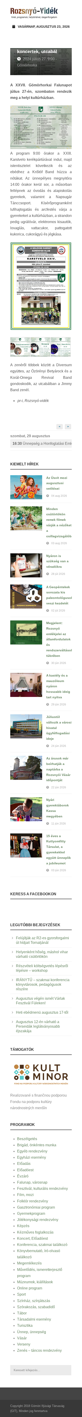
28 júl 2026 (58, 574)
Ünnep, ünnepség (31, 1332)
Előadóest (25, 1170)
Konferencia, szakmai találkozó (42, 1245)
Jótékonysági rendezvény (37, 1220)
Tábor (22, 1313)
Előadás (24, 1164)
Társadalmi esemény (34, 1319)
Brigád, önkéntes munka (36, 1145)
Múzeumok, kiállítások (35, 1282)
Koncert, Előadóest (32, 1238)
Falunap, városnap (32, 1182)
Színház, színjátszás (33, 1301)
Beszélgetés (27, 1139)
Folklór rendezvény (32, 1201)
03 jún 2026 (58, 870)
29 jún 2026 (58, 704)
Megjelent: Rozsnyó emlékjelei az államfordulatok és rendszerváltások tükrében (59, 639)
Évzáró (22, 1176)
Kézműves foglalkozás (35, 1232)
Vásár (22, 1338)
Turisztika (25, 1325)
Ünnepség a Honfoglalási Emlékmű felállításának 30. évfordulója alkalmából (42, 443)
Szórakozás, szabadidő (36, 1307)
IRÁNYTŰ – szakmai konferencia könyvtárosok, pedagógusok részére (42, 984)
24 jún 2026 (58, 746)
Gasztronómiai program (36, 1207)
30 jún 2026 (58, 663)
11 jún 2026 (58, 823)
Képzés (23, 1226)
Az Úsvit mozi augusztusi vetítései (56, 483)
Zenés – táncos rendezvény (39, 1350)
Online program (29, 1288)
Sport (21, 1294)
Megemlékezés (29, 1263)
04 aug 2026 (59, 495)
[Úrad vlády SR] (41, 1074)
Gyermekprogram (31, 1213)
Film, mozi (25, 1195)
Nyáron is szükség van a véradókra (57, 561)
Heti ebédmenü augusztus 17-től (42, 1012)
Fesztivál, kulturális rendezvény (42, 1188)
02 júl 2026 (58, 610)
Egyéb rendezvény (32, 1151)
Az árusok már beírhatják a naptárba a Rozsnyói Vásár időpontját (58, 769)
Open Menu (67, 12)
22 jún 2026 (58, 787)
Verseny (23, 1344)
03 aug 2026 (59, 543)
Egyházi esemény (31, 1157)
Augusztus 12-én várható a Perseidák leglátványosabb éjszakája (38, 1026)
